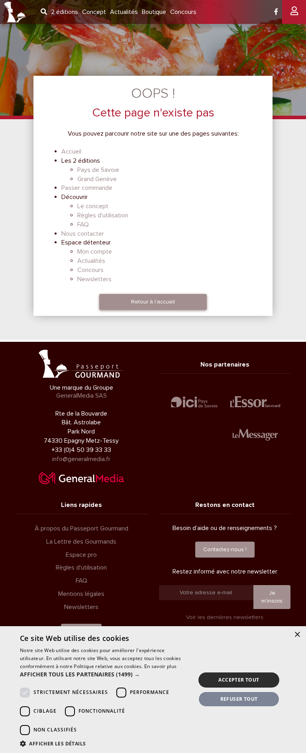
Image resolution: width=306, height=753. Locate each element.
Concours (183, 12)
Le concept (92, 206)
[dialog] (153, 689)
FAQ (83, 225)
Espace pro (81, 555)
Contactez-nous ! (225, 549)
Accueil (71, 152)
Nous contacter (82, 234)
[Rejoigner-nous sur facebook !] (276, 12)
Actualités (124, 12)
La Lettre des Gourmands (81, 542)
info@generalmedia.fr (81, 459)
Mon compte (94, 252)
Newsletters (94, 279)
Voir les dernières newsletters (224, 617)
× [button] (297, 635)
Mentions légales (81, 594)
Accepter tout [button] (238, 679)
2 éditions (64, 12)
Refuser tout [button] (239, 699)
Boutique (154, 12)
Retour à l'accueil (153, 301)
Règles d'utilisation (102, 215)
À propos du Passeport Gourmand (81, 528)
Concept (94, 12)
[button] (105, 674)
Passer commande (86, 188)
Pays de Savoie (98, 170)
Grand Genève (97, 179)
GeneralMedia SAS (81, 396)
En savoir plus (160, 666)
